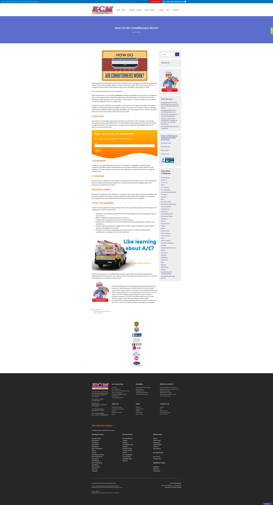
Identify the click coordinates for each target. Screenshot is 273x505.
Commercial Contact (165, 412)
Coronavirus (164, 211)
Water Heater (164, 267)
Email (96, 143)
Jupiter (94, 450)
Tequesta (94, 471)
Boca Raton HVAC (166, 202)
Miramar (125, 442)
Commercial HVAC (166, 206)
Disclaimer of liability (170, 487)
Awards (114, 410)
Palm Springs (95, 461)
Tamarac (125, 440)
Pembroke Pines (127, 459)
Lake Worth (95, 444)
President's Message (117, 407)
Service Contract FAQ (165, 396)
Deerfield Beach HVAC (167, 214)
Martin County (165, 150)
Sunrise (124, 452)
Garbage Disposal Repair (142, 392)
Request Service (164, 410)
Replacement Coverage (165, 392)
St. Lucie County (165, 154)
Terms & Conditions (167, 485)
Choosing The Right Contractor (119, 394)
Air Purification (139, 409)
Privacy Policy (177, 485)
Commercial (139, 412)
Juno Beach (95, 465)
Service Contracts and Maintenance (120, 390)
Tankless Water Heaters (142, 394)
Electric (163, 221)
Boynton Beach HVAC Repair (168, 204)
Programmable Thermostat (168, 248)
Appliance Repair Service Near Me (102, 311)
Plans (167, 10)
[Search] (177, 54)
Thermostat (164, 260)
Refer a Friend (139, 414)
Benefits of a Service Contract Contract (169, 389)
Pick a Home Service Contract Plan (168, 387)
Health (163, 228)
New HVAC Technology (167, 243)
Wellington (95, 446)
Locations (176, 10)
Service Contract (150, 10)
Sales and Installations (117, 392)
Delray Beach (96, 467)
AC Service (164, 180)
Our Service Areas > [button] (103, 425)
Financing (132, 10)
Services (139, 10)
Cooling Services (165, 209)
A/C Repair (114, 387)
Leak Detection (139, 389)
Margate (125, 446)
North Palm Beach (97, 456)
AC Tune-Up (164, 182)
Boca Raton (95, 440)
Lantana (94, 452)
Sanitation (164, 255)
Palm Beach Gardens (98, 454)
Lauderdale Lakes (127, 444)
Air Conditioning (165, 189)
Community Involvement (118, 409)
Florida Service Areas (117, 412)
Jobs (161, 409)
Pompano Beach (127, 448)
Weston (124, 461)
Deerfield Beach (127, 438)
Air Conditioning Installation (168, 192)
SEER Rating (164, 257)
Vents (162, 262)
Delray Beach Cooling (166, 216)
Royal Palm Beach (97, 463)
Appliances (164, 197)
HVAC (162, 238)
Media (113, 414)
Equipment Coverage (165, 390)
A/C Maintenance (116, 389)
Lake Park (95, 469)
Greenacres (95, 459)
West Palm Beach (97, 448)
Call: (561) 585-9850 (169, 2)
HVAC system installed (119, 292)
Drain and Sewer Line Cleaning (143, 387)
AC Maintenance (165, 177)
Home (118, 10)
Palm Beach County (166, 143)
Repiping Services (140, 390)
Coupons (161, 10)
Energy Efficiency (165, 223)
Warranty (163, 264)
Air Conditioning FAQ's (117, 397)
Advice (163, 185)
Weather (163, 269)
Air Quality (164, 194)
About (123, 10)
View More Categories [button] (166, 172)
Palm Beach (95, 442)
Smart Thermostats (98, 313)
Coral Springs (126, 456)
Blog (162, 199)
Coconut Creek (127, 450)
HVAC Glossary (116, 396)
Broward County (165, 146)
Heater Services (165, 231)
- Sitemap (178, 487)
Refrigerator (164, 252)
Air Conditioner (97, 309)
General (163, 226)
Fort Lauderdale (127, 454)
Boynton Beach (96, 438)
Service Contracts (166, 233)
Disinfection (164, 219)
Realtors (163, 250)
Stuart (155, 438)
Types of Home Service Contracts (168, 394)
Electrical (138, 407)
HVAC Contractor (166, 240)
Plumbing (163, 245)
